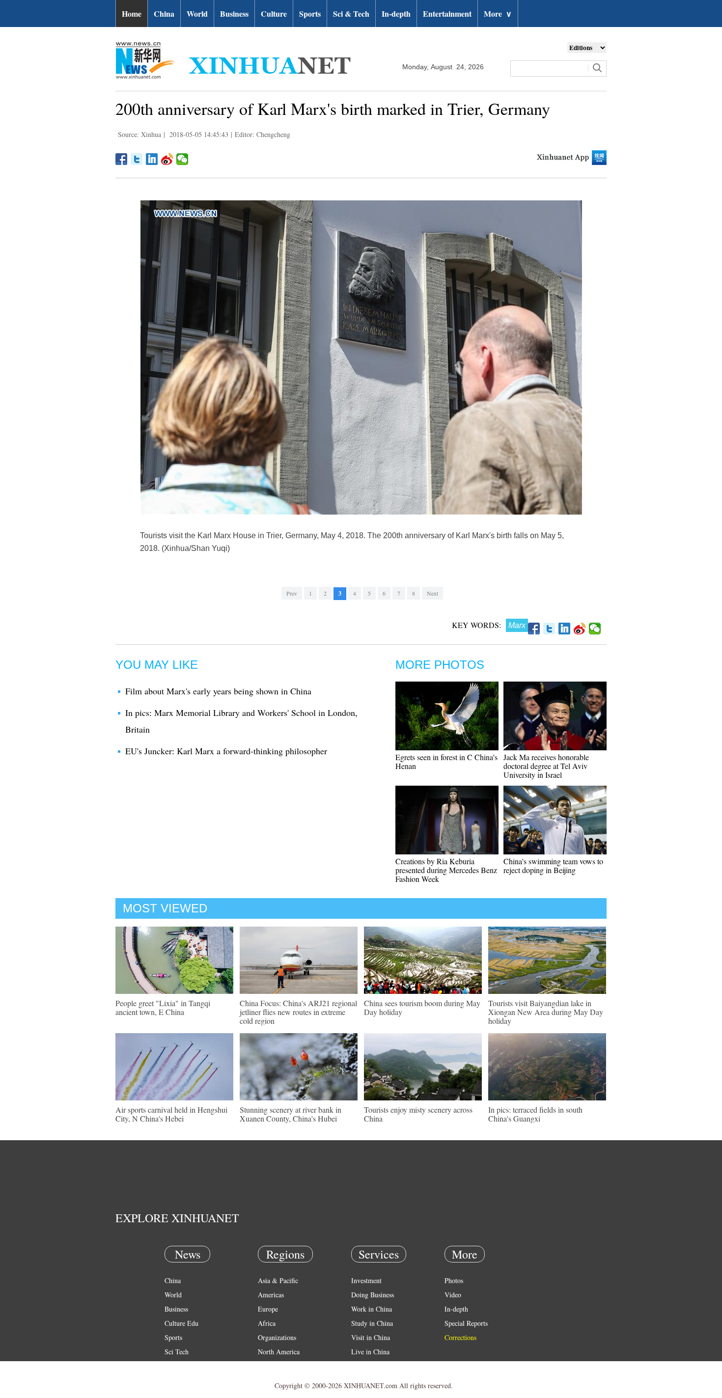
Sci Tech (177, 1351)
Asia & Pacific (278, 1280)
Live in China (370, 1351)
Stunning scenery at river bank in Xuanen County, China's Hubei (290, 1114)
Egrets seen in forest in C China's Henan (446, 761)
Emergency (367, 1366)
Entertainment (447, 13)
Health (174, 1366)
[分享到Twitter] (137, 159)
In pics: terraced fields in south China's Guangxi (535, 1114)
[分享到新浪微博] (167, 159)
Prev (291, 593)
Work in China (371, 1309)
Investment (366, 1280)
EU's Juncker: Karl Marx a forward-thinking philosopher (226, 751)
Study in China (372, 1323)
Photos (453, 1280)
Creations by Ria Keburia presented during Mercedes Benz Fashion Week (446, 870)
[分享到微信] (182, 159)
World (197, 13)
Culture (274, 13)
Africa (267, 1323)
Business (234, 13)
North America (279, 1351)
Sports (310, 13)
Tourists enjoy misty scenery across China (418, 1114)
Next (432, 593)
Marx (517, 625)
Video (452, 1294)
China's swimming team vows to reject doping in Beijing (553, 865)
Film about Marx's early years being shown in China (218, 691)
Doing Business (372, 1294)
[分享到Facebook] (121, 159)
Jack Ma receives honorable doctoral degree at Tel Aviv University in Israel (546, 766)
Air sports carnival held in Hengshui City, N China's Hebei (171, 1114)
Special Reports (466, 1323)
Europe (268, 1309)
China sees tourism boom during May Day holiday (422, 1007)
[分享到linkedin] (152, 159)
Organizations (277, 1337)
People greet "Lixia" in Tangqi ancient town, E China (162, 1007)
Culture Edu (181, 1323)
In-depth (396, 13)
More (498, 13)
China (164, 13)
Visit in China (370, 1337)
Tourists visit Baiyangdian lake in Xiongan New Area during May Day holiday (545, 1012)
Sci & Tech (351, 13)
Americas (271, 1294)
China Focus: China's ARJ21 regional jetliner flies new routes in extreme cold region (298, 1012)
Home (131, 13)
